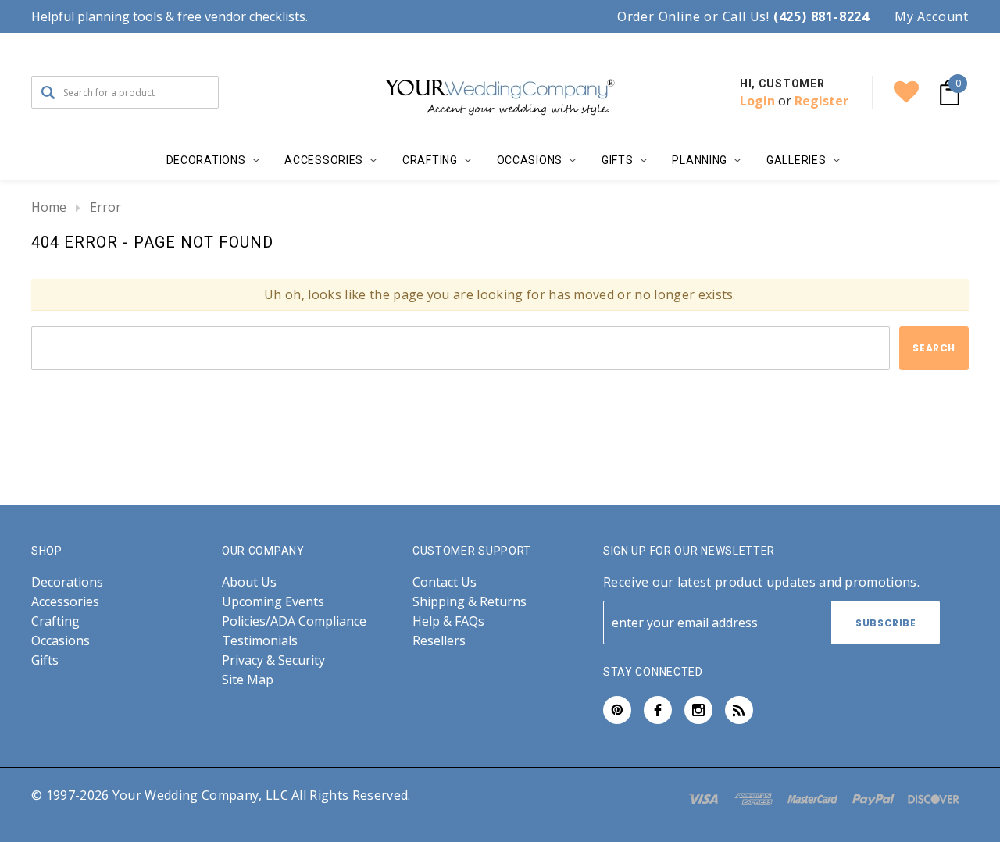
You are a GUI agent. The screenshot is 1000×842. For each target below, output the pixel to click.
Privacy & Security (273, 660)
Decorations (67, 582)
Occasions (60, 640)
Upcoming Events (273, 601)
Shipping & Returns (469, 601)
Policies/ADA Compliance (294, 621)
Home (48, 207)
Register (821, 100)
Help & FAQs (448, 621)
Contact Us (444, 582)
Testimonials (260, 640)
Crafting (55, 621)
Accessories (65, 601)
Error (105, 207)
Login (757, 100)
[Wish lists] (906, 92)
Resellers (439, 640)
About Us (249, 582)
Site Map (247, 680)
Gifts (45, 660)
